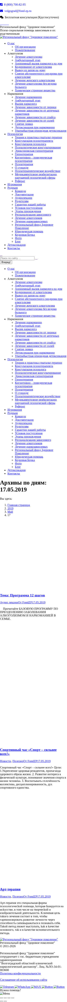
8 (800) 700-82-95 (14, 4)
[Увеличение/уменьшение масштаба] (12, 997)
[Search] (36, 258)
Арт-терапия (10, 889)
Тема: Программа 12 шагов (22, 595)
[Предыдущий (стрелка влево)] (1, 1001)
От (25, 602)
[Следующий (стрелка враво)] (5, 1001)
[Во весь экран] (8, 997)
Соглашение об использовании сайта (23, 979)
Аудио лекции (9, 602)
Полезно (17, 761)
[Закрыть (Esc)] (1, 997)
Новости (5, 761)
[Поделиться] (5, 997)
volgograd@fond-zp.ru (17, 10)
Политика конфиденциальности (20, 973)
